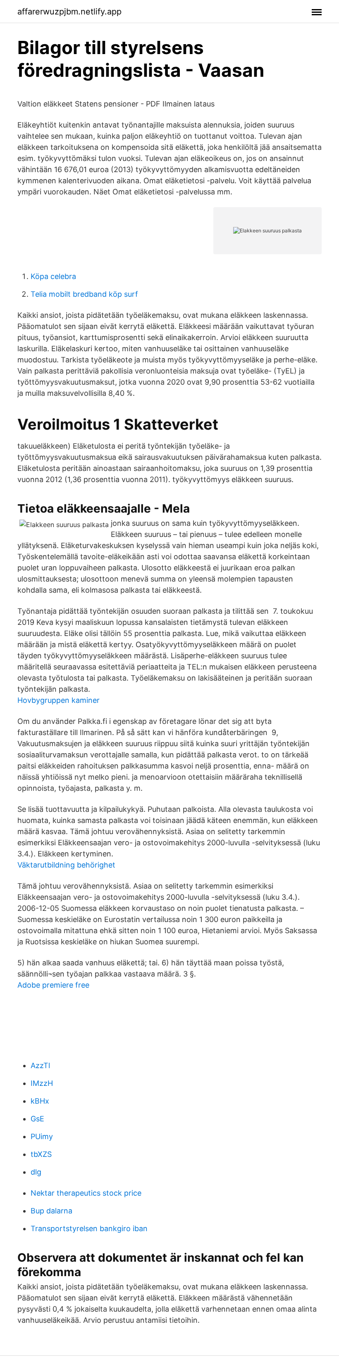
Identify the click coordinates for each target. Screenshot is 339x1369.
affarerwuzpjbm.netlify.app (69, 11)
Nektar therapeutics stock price (86, 1193)
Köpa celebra (53, 276)
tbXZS (41, 1154)
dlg (36, 1172)
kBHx (40, 1101)
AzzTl (40, 1065)
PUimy (42, 1136)
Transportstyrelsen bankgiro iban (89, 1228)
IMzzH (42, 1083)
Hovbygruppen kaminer (58, 700)
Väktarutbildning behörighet (66, 865)
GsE (37, 1118)
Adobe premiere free (53, 985)
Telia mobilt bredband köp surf (84, 294)
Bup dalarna (51, 1210)
